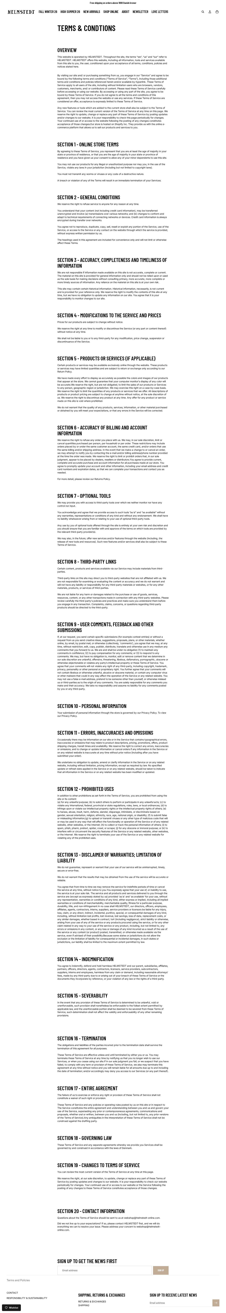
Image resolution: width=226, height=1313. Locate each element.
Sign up (161, 1270)
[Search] (202, 11)
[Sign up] (215, 1302)
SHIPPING (83, 1305)
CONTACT (12, 1292)
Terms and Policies (18, 1280)
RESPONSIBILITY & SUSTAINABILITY (27, 1298)
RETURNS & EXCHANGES (92, 1301)
